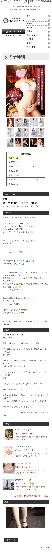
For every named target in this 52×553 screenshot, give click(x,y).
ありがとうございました (26, 450)
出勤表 (29, 27)
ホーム (29, 16)
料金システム (32, 35)
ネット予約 (31, 20)
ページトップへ (43, 547)
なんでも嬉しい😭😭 (24, 483)
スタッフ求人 (32, 47)
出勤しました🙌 (22, 467)
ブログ (29, 43)
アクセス (30, 23)
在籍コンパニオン (34, 31)
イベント (30, 39)
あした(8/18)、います (25, 433)
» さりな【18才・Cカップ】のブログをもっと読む (29, 496)
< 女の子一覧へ (11, 540)
